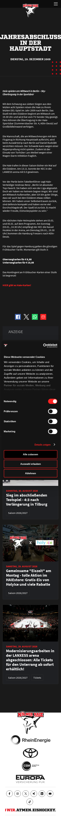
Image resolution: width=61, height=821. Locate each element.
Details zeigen (42, 444)
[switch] (52, 411)
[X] (25, 793)
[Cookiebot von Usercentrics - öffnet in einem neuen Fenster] (43, 345)
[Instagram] (17, 793)
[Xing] (34, 793)
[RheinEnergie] (30, 740)
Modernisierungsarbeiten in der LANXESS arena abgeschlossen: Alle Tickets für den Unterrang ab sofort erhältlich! (30, 660)
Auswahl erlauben (30, 463)
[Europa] (30, 779)
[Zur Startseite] (30, 10)
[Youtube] (50, 793)
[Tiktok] (30, 802)
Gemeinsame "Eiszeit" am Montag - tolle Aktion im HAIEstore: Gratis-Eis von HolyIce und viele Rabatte (28, 578)
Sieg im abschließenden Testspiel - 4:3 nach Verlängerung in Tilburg (26, 500)
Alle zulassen (30, 454)
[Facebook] (9, 793)
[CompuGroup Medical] (30, 766)
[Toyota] (30, 753)
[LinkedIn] (42, 793)
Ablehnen (30, 473)
